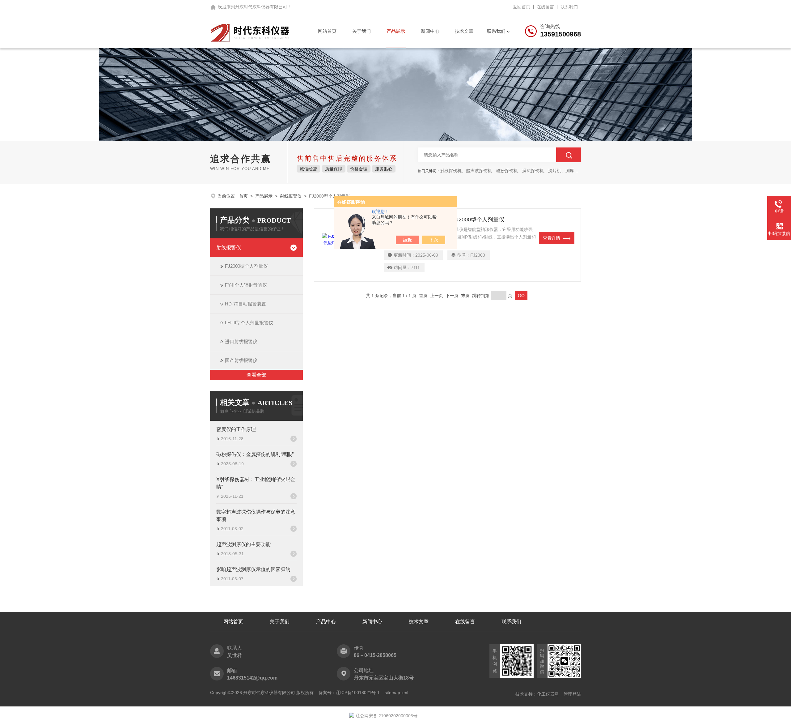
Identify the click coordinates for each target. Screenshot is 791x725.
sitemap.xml (396, 692)
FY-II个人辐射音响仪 (246, 285)
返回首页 (521, 6)
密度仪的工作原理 (236, 429)
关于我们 (361, 31)
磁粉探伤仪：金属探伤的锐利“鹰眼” (255, 454)
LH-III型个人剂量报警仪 (249, 322)
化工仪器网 (548, 694)
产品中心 (326, 621)
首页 (243, 196)
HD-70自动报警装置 (245, 303)
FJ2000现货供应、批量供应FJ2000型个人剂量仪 (444, 219)
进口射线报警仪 (241, 341)
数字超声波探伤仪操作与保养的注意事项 (255, 515)
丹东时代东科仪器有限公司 (261, 6)
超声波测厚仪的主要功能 (243, 544)
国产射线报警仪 (241, 360)
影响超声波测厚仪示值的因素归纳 (253, 569)
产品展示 (396, 31)
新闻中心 (430, 31)
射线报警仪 (291, 196)
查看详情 (551, 238)
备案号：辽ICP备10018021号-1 (349, 692)
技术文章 (464, 31)
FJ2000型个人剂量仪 (246, 266)
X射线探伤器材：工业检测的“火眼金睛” (255, 483)
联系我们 (569, 6)
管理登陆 (572, 694)
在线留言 (545, 6)
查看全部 (256, 374)
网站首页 (327, 31)
